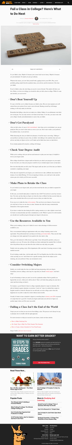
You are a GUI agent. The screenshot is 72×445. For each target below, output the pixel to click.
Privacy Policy (53, 438)
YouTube (52, 427)
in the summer (31, 202)
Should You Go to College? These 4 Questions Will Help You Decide (48, 404)
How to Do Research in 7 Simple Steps (49, 409)
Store (51, 432)
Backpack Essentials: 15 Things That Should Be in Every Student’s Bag (48, 418)
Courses (35, 2)
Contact (46, 429)
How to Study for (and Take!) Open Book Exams (49, 413)
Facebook (52, 431)
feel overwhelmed (32, 127)
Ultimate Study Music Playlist (41, 438)
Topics (23, 2)
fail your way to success (24, 331)
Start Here (17, 2)
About (46, 427)
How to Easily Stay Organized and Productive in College (20, 412)
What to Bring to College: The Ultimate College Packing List (22, 407)
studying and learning (46, 399)
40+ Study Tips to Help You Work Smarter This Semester (27, 324)
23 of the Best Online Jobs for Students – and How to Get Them (23, 417)
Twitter (51, 429)
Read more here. (36, 24)
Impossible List (59, 2)
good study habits (45, 234)
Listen (41, 2)
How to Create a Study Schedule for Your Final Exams (26, 327)
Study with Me (44, 437)
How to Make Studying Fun (19, 321)
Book (29, 2)
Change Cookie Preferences (56, 440)
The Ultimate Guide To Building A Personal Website (20, 402)
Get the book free (44, 362)
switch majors (49, 271)
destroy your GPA (50, 296)
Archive (46, 432)
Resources (49, 2)
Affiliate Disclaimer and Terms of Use (59, 437)
